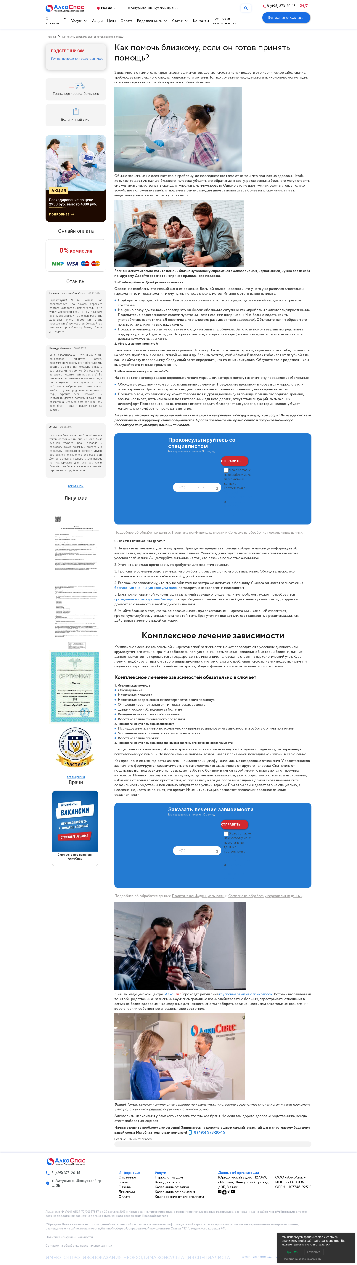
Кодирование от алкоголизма (179, 1197)
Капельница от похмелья (175, 1192)
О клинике (52, 21)
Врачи (123, 1182)
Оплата (126, 21)
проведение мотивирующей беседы (143, 599)
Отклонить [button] (314, 1252)
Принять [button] (292, 1252)
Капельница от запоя (172, 1187)
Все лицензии (76, 777)
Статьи (177, 21)
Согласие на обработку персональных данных (265, 532)
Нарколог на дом (169, 1177)
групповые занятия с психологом (246, 994)
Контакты (201, 21)
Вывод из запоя (167, 1182)
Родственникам (150, 21)
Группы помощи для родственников (77, 58)
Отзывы (124, 1187)
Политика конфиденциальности (198, 532)
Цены (111, 21)
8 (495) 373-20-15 (209, 1132)
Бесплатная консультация (286, 17)
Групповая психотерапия (224, 21)
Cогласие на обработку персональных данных (79, 1245)
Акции (97, 21)
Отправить (231, 461)
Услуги (76, 21)
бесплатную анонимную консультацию (145, 588)
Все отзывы (75, 486)
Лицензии (126, 1192)
